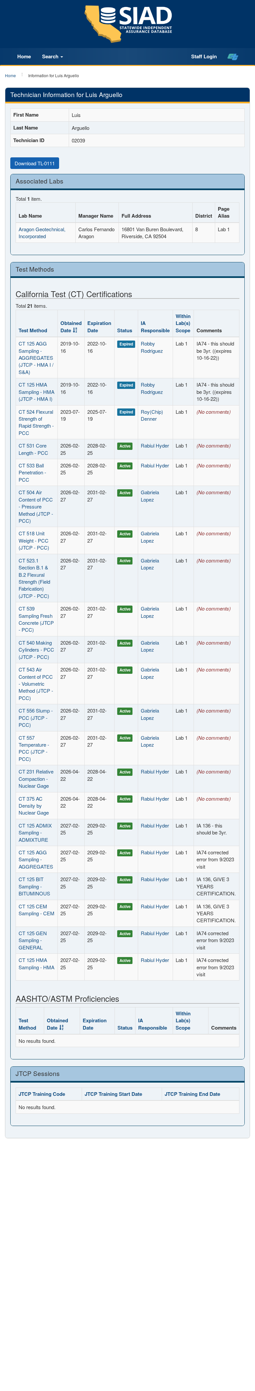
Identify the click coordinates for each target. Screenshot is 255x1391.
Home (24, 56)
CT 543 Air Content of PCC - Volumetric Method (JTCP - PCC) (36, 683)
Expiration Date (99, 326)
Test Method (33, 330)
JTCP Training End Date (192, 1093)
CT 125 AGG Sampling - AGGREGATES (36, 859)
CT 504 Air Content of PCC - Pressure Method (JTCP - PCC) (36, 506)
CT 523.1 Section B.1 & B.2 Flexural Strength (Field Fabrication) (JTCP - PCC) (34, 578)
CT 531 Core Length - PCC (33, 449)
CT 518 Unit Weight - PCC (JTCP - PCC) (34, 540)
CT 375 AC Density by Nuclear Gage (34, 805)
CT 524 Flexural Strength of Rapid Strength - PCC (36, 422)
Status (124, 330)
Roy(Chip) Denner (152, 415)
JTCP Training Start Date (113, 1093)
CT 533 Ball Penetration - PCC (32, 472)
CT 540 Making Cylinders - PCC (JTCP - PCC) (36, 649)
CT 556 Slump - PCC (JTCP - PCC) (36, 717)
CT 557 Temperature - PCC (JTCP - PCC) (34, 748)
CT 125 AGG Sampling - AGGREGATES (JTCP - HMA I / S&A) (36, 357)
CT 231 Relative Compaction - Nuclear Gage (36, 778)
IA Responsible (155, 326)
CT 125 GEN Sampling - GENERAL (33, 940)
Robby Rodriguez (152, 347)
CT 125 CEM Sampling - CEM (36, 910)
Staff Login (204, 56)
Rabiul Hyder (155, 445)
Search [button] (51, 56)
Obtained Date (71, 326)
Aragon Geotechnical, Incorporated (42, 233)
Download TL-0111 (35, 163)
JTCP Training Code (42, 1093)
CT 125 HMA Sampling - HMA (36, 963)
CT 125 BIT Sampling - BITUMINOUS (34, 886)
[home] (232, 57)
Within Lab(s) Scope (183, 323)
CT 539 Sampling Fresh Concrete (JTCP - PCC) (36, 619)
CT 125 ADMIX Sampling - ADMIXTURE (35, 832)
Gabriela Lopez (150, 496)
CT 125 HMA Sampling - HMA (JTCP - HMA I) (36, 391)
